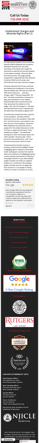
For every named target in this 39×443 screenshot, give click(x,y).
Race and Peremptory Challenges (19, 232)
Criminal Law (29, 37)
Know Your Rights (9, 39)
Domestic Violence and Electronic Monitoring (19, 227)
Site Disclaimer (19, 296)
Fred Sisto (9, 37)
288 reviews (17, 182)
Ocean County (12, 41)
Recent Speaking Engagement (19, 270)
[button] (31, 205)
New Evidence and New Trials (19, 237)
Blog (23, 37)
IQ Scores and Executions (19, 242)
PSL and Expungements (19, 222)
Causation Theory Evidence (19, 247)
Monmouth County (22, 39)
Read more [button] (9, 203)
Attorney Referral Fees (19, 331)
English (25, 441)
